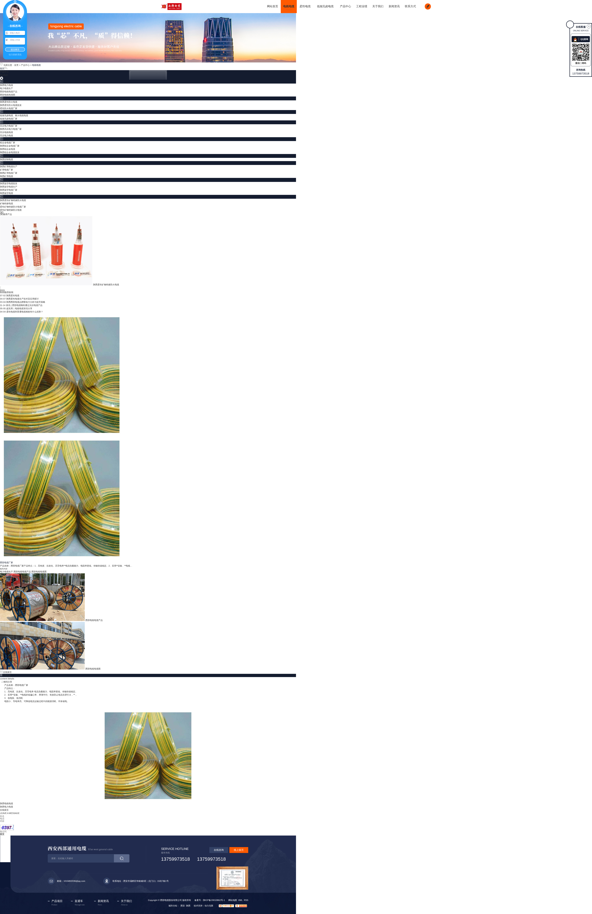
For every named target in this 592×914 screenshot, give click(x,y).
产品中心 (25, 65)
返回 (2, 68)
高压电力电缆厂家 (8, 126)
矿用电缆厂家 (6, 169)
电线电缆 (36, 65)
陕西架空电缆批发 (8, 183)
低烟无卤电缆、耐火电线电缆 (14, 115)
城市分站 (173, 905)
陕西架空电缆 (6, 193)
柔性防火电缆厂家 (8, 108)
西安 (183, 905)
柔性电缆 (6, 99)
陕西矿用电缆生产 (8, 166)
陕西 (188, 905)
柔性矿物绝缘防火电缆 (10, 197)
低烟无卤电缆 (7, 113)
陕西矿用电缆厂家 (8, 173)
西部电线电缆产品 (8, 91)
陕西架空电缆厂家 (8, 190)
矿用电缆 (6, 164)
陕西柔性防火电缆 (8, 102)
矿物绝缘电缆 (6, 203)
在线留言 (7, 672)
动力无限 (209, 905)
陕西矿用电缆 (6, 176)
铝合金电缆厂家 (7, 142)
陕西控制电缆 (6, 159)
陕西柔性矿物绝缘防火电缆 (13, 200)
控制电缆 (6, 157)
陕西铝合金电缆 (7, 149)
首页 (16, 65)
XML (240, 900)
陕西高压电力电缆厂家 (11, 129)
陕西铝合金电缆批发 (9, 152)
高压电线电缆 (6, 132)
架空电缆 (6, 180)
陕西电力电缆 (6, 85)
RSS (246, 900)
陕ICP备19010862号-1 (214, 900)
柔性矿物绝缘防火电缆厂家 (13, 206)
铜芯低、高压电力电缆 (10, 123)
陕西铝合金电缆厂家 (9, 146)
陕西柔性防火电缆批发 (11, 105)
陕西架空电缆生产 (8, 186)
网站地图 (232, 900)
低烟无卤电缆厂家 (8, 118)
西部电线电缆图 (7, 95)
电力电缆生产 (6, 88)
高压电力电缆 (6, 135)
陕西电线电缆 (6, 803)
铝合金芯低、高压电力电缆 (11, 140)
